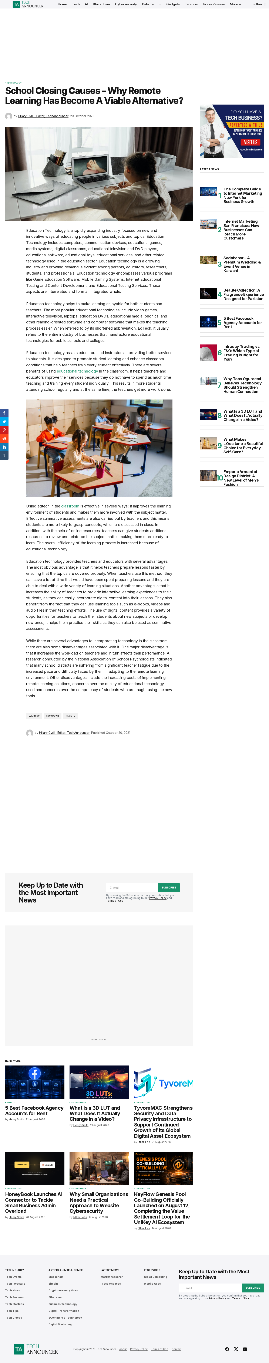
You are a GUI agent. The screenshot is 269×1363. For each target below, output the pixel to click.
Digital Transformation (63, 1310)
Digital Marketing (60, 1324)
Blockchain (56, 1276)
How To (11, 1102)
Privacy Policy (158, 898)
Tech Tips (12, 1310)
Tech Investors (15, 1283)
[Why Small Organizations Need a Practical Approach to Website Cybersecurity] (99, 1168)
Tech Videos (13, 1317)
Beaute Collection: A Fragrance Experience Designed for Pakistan (243, 294)
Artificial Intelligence (65, 1270)
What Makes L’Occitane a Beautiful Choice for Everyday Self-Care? (243, 445)
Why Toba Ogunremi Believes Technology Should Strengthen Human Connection (242, 385)
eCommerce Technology (65, 1317)
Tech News (12, 1290)
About (123, 1349)
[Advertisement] (134, 40)
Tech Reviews (14, 1297)
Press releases (111, 1283)
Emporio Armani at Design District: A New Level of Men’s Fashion (241, 478)
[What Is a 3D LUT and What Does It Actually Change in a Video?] (99, 1082)
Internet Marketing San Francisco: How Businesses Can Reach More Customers (241, 229)
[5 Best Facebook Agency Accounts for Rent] (34, 1082)
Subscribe (169, 887)
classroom (70, 506)
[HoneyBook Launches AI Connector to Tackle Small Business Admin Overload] (34, 1168)
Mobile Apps (152, 1283)
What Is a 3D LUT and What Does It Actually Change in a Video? (242, 415)
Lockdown (52, 716)
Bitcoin (53, 1283)
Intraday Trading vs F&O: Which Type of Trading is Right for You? (241, 352)
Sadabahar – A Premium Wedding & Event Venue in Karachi (242, 264)
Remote (70, 716)
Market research (112, 1276)
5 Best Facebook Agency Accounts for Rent (242, 322)
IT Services (152, 1270)
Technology (14, 83)
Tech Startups (14, 1304)
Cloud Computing (155, 1276)
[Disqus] (99, 799)
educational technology (77, 371)
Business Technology (62, 1304)
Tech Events (13, 1276)
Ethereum (55, 1297)
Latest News (110, 1270)
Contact (176, 1349)
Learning (34, 716)
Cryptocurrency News (63, 1290)
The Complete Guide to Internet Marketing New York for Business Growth (242, 195)
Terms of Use (114, 900)
